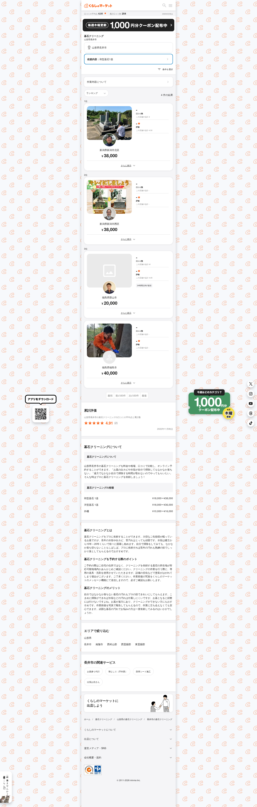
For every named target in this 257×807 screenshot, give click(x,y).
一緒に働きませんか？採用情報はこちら (6, 784)
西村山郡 (112, 644)
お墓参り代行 (93, 671)
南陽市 (99, 644)
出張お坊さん (93, 681)
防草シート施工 (143, 671)
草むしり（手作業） (117, 671)
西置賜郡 (126, 644)
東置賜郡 (140, 644)
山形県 (87, 637)
